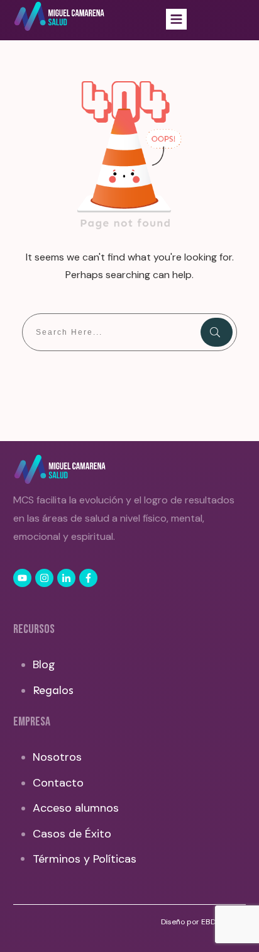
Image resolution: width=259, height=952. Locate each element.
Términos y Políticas (84, 858)
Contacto (58, 782)
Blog (44, 664)
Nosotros (57, 756)
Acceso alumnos (76, 807)
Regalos (53, 690)
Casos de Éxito (72, 833)
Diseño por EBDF (191, 922)
